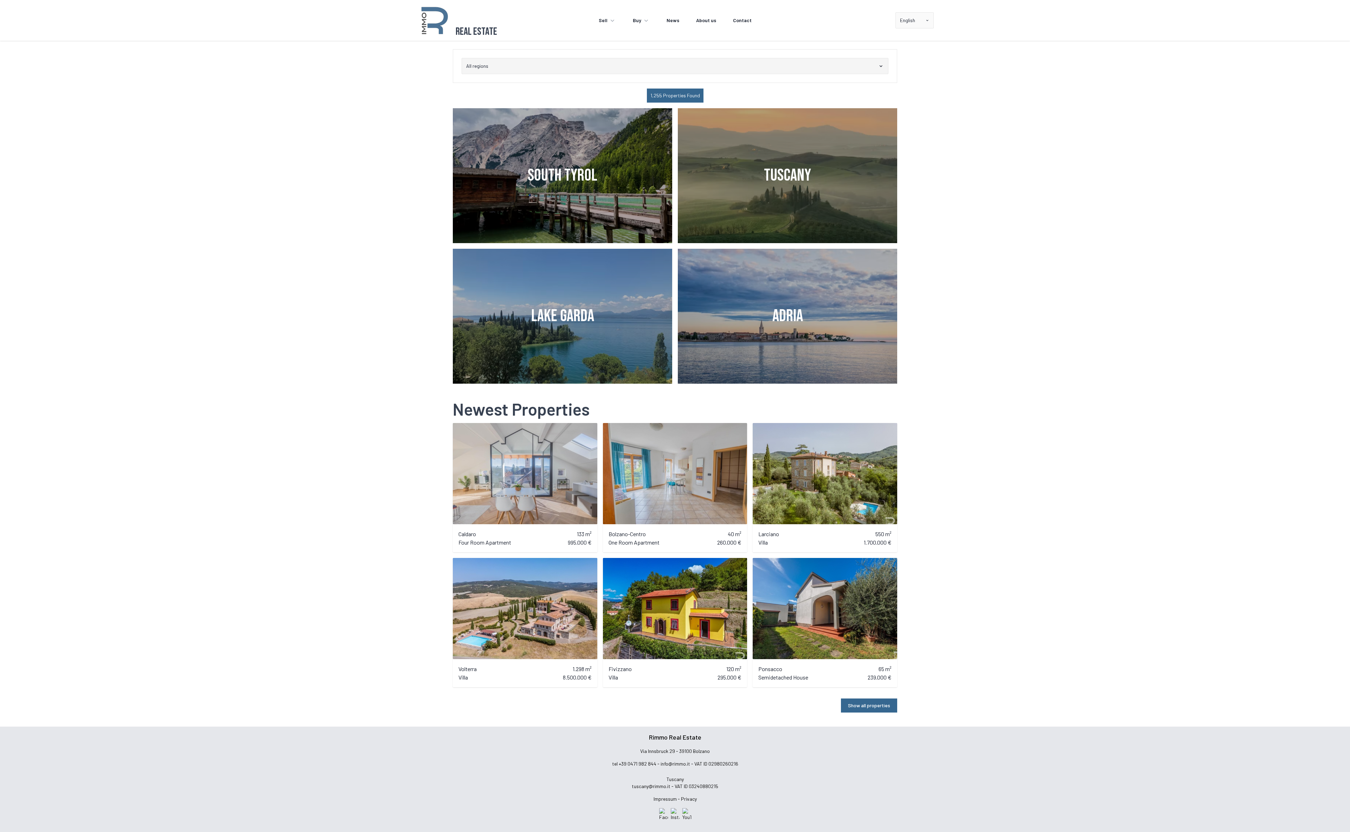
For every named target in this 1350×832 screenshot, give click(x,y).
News (673, 20)
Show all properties (869, 705)
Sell (603, 20)
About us (706, 20)
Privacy (689, 799)
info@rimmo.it (675, 764)
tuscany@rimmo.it (651, 786)
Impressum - (667, 799)
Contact (742, 20)
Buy (637, 20)
